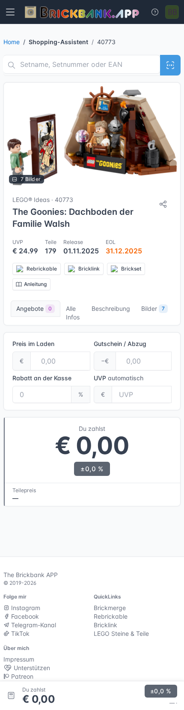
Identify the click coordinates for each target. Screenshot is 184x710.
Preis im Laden (33, 343)
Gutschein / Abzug (120, 343)
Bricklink (105, 625)
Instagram (24, 607)
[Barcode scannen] (170, 65)
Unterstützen (31, 667)
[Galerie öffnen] (92, 135)
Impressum (18, 659)
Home (11, 41)
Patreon (21, 676)
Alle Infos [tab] (73, 313)
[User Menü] (172, 12)
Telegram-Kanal (32, 625)
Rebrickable (111, 616)
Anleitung (35, 284)
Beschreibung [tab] (111, 308)
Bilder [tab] (153, 308)
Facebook (24, 616)
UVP (118, 378)
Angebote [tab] (34, 308)
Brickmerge (110, 607)
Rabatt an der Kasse (41, 378)
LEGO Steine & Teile (121, 633)
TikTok (19, 633)
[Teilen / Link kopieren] (163, 204)
